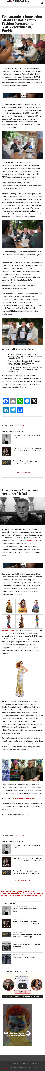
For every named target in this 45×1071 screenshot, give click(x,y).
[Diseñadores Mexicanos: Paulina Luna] (6, 439)
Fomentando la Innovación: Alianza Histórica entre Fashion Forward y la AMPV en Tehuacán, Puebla (21, 894)
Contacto (35, 1063)
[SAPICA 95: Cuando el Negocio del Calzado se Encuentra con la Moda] (6, 451)
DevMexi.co (7, 1069)
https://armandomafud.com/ (24, 798)
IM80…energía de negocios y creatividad (17, 891)
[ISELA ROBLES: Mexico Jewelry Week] (22, 986)
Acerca (15, 1063)
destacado (20, 425)
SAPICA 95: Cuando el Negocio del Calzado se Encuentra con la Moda (27, 449)
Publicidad (25, 1063)
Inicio (8, 1063)
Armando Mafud (31, 540)
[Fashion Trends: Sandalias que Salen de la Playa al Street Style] (6, 462)
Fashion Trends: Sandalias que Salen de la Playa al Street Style (26, 462)
